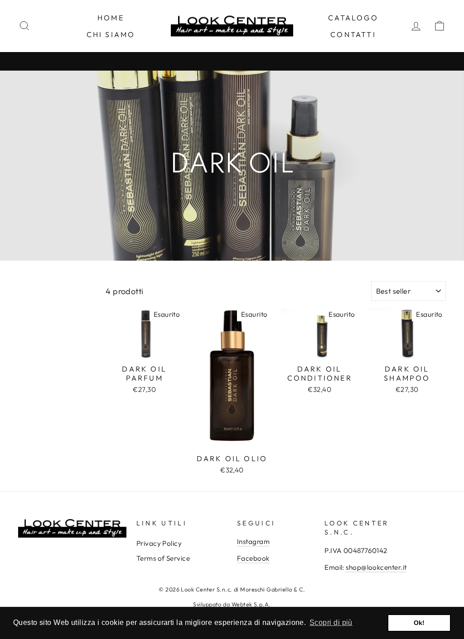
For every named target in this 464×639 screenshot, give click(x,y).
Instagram (253, 541)
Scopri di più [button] (331, 622)
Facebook (253, 558)
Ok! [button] (419, 622)
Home (110, 17)
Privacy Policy (159, 543)
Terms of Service (163, 558)
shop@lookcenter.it (376, 567)
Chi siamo (111, 34)
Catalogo (353, 17)
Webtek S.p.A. (251, 604)
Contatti (353, 34)
